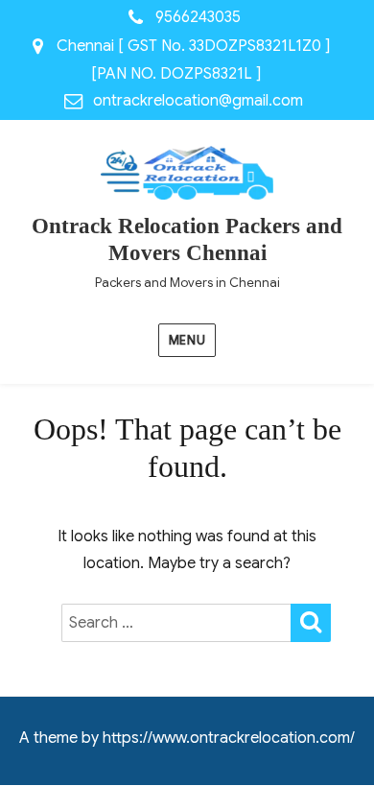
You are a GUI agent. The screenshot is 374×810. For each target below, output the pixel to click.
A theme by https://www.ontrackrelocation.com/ (187, 738)
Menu (187, 340)
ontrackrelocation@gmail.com (198, 100)
